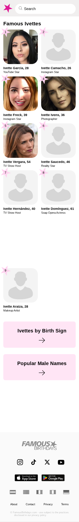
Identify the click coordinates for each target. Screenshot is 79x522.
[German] (66, 492)
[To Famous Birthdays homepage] (7, 8)
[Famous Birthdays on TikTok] (32, 462)
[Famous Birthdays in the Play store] (53, 477)
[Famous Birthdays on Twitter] (45, 462)
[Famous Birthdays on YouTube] (60, 462)
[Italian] (53, 492)
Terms (65, 504)
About (13, 504)
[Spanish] (13, 492)
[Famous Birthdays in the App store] (26, 477)
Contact (30, 504)
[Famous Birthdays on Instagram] (18, 462)
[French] (39, 492)
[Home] (39, 445)
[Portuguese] (26, 492)
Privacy (48, 504)
